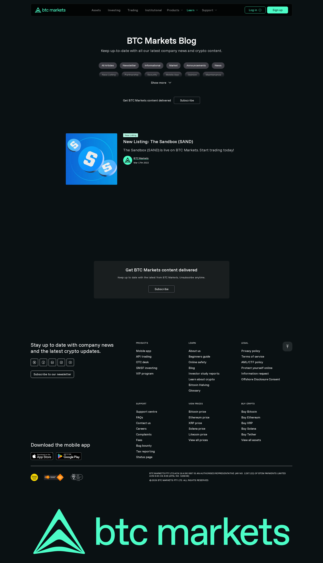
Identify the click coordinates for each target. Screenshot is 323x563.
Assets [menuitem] (96, 10)
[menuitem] (175, 10)
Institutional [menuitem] (153, 10)
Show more (158, 82)
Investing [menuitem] (114, 10)
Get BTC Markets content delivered (147, 100)
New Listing (130, 135)
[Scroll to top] (287, 346)
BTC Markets (141, 158)
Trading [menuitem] (132, 10)
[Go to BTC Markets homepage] (50, 10)
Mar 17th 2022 (141, 163)
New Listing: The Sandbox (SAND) (158, 141)
